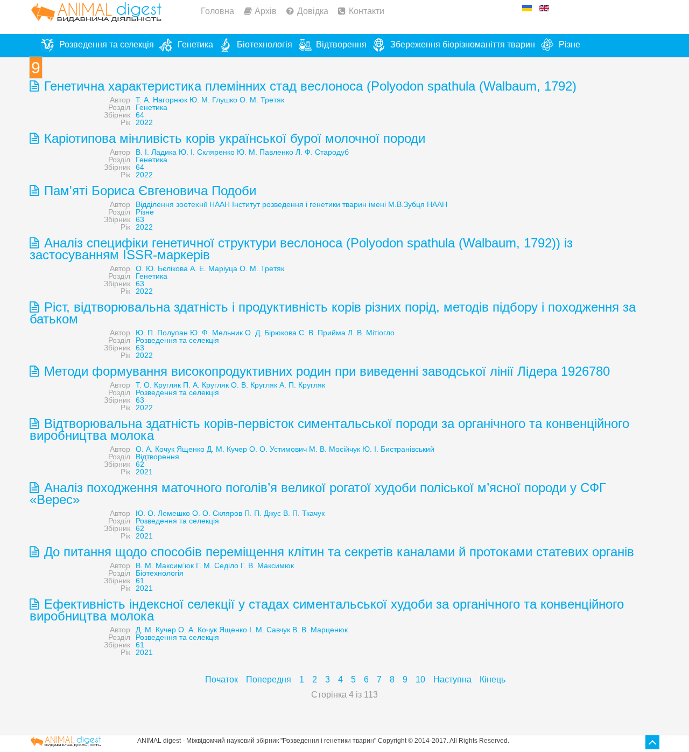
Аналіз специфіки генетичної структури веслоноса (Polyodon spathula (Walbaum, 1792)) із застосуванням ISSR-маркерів (301, 249)
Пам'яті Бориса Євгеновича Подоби (148, 190)
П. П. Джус (262, 513)
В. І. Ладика (156, 152)
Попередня (268, 679)
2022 (144, 122)
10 (420, 679)
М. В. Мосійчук (334, 449)
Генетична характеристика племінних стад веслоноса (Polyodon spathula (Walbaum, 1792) (308, 86)
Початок (221, 679)
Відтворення (157, 456)
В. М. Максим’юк (165, 565)
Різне (145, 212)
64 (140, 115)
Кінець (492, 679)
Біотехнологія (160, 573)
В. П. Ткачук (304, 513)
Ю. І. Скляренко (207, 152)
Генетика (151, 107)
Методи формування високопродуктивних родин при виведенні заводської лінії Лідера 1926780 (325, 371)
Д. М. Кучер (227, 449)
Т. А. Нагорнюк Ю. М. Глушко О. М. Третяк (210, 99)
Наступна (452, 679)
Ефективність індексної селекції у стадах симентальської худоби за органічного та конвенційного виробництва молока (327, 610)
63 (140, 219)
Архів (266, 11)
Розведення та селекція (177, 340)
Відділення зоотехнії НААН (183, 204)
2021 (144, 471)
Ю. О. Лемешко (163, 513)
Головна (217, 11)
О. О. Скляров (217, 513)
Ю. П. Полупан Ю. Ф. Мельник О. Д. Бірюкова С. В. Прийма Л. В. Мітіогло (265, 332)
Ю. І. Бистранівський (398, 449)
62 (140, 464)
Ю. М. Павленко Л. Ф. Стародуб (293, 152)
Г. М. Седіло (217, 565)
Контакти (366, 11)
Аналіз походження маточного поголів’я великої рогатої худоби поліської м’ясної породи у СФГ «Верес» (318, 493)
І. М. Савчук (269, 629)
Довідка (312, 11)
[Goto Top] (652, 742)
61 (140, 580)
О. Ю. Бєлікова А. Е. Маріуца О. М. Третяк (210, 268)
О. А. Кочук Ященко (170, 449)
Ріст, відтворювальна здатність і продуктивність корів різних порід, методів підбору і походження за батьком (333, 313)
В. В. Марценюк (320, 629)
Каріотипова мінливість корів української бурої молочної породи (232, 138)
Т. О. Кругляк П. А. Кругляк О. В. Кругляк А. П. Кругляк (230, 385)
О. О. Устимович (278, 449)
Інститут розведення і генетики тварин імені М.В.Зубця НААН (339, 204)
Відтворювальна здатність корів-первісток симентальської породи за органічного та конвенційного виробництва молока (329, 429)
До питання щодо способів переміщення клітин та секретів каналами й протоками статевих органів (337, 551)
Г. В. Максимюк (267, 565)
